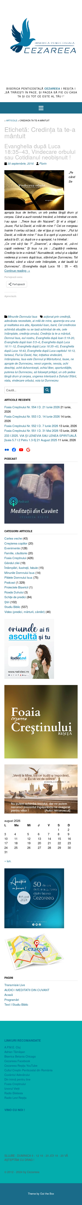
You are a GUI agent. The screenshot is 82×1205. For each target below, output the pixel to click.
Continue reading (17, 270)
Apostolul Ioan (40, 325)
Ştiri (6, 602)
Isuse (65, 359)
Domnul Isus (12, 338)
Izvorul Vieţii (12, 1088)
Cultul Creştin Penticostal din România (28, 1070)
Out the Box (47, 1193)
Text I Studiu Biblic (16, 1004)
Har (35, 355)
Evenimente (12, 548)
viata (7, 380)
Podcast (9, 582)
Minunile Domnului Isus (22, 316)
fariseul (9, 355)
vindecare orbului (23, 380)
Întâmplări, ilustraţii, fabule (21, 567)
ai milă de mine (42, 321)
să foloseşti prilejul (45, 372)
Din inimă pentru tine (17, 1079)
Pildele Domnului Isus (18, 577)
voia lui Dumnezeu (47, 380)
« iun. (7, 861)
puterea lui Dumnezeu (18, 372)
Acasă (8, 994)
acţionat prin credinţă (57, 316)
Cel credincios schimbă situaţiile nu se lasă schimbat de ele (40, 327)
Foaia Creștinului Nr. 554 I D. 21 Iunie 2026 (32, 407)
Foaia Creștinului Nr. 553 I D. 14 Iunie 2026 (32, 416)
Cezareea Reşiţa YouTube (20, 1066)
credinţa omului (29, 333)
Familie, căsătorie (15, 553)
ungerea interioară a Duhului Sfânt (54, 376)
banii (54, 325)
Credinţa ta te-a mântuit (55, 333)
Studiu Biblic (12, 607)
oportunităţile (63, 368)
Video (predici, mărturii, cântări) (24, 612)
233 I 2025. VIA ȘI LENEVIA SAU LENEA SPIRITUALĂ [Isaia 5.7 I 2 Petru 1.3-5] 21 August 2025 (40, 437)
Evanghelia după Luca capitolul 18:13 (51, 351)
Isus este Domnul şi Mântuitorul (41, 359)
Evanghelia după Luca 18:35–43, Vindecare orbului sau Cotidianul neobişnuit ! (39, 151)
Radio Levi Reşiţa (15, 1098)
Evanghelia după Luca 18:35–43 (37, 346)
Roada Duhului (13, 592)
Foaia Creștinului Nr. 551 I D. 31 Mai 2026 (31, 430)
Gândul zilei (12, 563)
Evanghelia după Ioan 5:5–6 (22, 342)
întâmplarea (12, 359)
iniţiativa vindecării (50, 355)
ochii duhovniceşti (27, 368)
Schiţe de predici (15, 597)
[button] (41, 108)
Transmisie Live (14, 985)
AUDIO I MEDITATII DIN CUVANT (26, 990)
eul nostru (28, 338)
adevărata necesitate (17, 321)
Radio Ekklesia (13, 1093)
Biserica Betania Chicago (20, 1056)
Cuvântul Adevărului (17, 1075)
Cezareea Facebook (17, 1061)
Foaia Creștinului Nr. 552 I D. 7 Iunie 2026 (31, 426)
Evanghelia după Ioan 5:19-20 (55, 338)
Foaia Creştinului (15, 558)
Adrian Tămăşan (14, 1052)
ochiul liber (46, 368)
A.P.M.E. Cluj (12, 1047)
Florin (43, 163)
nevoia (57, 363)
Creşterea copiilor (15, 543)
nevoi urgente (42, 363)
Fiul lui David (23, 355)
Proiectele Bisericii (16, 587)
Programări (11, 999)
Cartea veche (13, 538)
